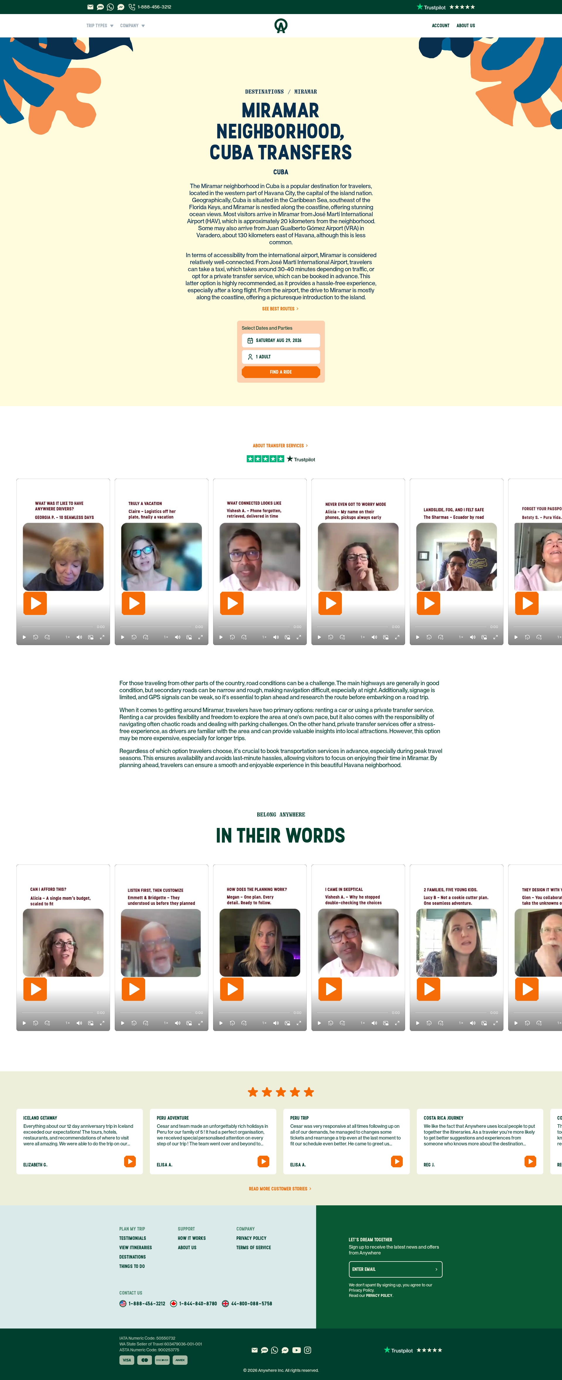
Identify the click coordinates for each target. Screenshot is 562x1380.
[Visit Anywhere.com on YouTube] (296, 1350)
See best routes (278, 309)
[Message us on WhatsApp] (110, 7)
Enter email (364, 1269)
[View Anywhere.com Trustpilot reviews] (446, 7)
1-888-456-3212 (154, 7)
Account (441, 25)
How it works (192, 1238)
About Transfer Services (278, 446)
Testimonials (132, 1238)
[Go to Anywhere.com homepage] (281, 25)
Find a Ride (281, 372)
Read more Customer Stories (278, 1189)
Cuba (281, 172)
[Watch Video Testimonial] (130, 1161)
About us (466, 25)
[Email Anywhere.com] (90, 7)
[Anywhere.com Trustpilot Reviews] (281, 457)
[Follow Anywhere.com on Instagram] (307, 1350)
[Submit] (436, 1269)
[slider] (21, 627)
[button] (24, 637)
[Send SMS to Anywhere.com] (100, 7)
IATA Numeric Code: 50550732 (147, 1338)
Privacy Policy (379, 1295)
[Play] (35, 603)
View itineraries (135, 1247)
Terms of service (254, 1247)
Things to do (132, 1266)
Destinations (132, 1257)
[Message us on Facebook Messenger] (121, 7)
